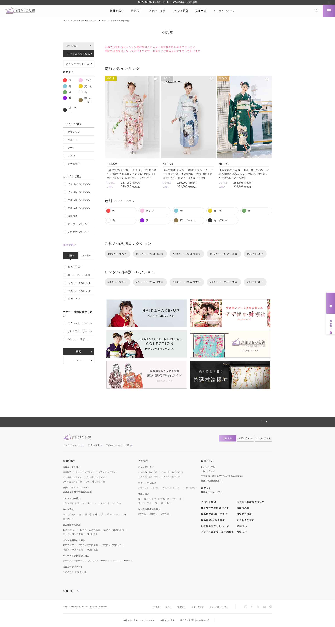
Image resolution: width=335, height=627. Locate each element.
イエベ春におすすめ (79, 184)
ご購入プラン (207, 471)
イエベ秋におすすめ (79, 192)
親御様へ (242, 526)
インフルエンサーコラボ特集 (217, 532)
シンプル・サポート (79, 339)
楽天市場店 (93, 445)
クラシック (74, 131)
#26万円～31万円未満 (224, 253)
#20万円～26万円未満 (187, 253)
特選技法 (72, 216)
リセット (78, 360)
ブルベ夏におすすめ (72, 481)
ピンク (88, 80)
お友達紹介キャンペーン (215, 526)
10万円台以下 (75, 267)
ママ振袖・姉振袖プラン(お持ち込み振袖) (222, 476)
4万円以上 (166, 514)
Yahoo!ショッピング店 (117, 445)
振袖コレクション (72, 467)
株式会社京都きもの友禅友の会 (195, 620)
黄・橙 (88, 514)
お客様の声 (243, 508)
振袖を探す (117, 10)
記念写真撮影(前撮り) (212, 480)
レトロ (71, 155)
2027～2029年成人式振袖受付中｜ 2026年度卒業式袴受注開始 (167, 2)
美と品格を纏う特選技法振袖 (77, 492)
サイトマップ (197, 607)
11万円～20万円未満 (79, 275)
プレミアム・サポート (80, 331)
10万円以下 (68, 545)
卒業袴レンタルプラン (212, 492)
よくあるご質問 (245, 520)
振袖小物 (81, 572)
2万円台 (142, 514)
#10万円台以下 (117, 253)
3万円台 (153, 514)
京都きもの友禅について (251, 502)
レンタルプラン (209, 467)
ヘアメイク (68, 572)
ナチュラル (74, 163)
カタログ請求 (330, 324)
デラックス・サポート (80, 323)
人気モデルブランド (79, 232)
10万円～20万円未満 (90, 530)
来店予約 (227, 438)
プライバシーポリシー (219, 607)
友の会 (168, 607)
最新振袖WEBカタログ (214, 514)
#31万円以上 (255, 253)
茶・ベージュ (88, 100)
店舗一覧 (201, 10)
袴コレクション (146, 467)
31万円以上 (74, 298)
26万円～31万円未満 (79, 291)
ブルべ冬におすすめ (79, 208)
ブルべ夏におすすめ (79, 200)
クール (71, 147)
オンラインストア (224, 10)
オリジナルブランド (79, 224)
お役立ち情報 (244, 514)
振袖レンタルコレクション (76, 487)
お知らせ (242, 532)
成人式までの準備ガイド (215, 508)
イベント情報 (180, 10)
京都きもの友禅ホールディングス (138, 620)
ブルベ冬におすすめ (95, 481)
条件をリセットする (77, 63)
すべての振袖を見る (78, 53)
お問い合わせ (245, 438)
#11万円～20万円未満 (149, 253)
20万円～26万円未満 (79, 283)
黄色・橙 (164, 499)
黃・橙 (88, 86)
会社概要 (155, 607)
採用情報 (181, 607)
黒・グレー (72, 110)
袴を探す (136, 10)
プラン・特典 (157, 10)
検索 (78, 351)
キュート (72, 139)
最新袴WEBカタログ (213, 520)
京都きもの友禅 (167, 620)
